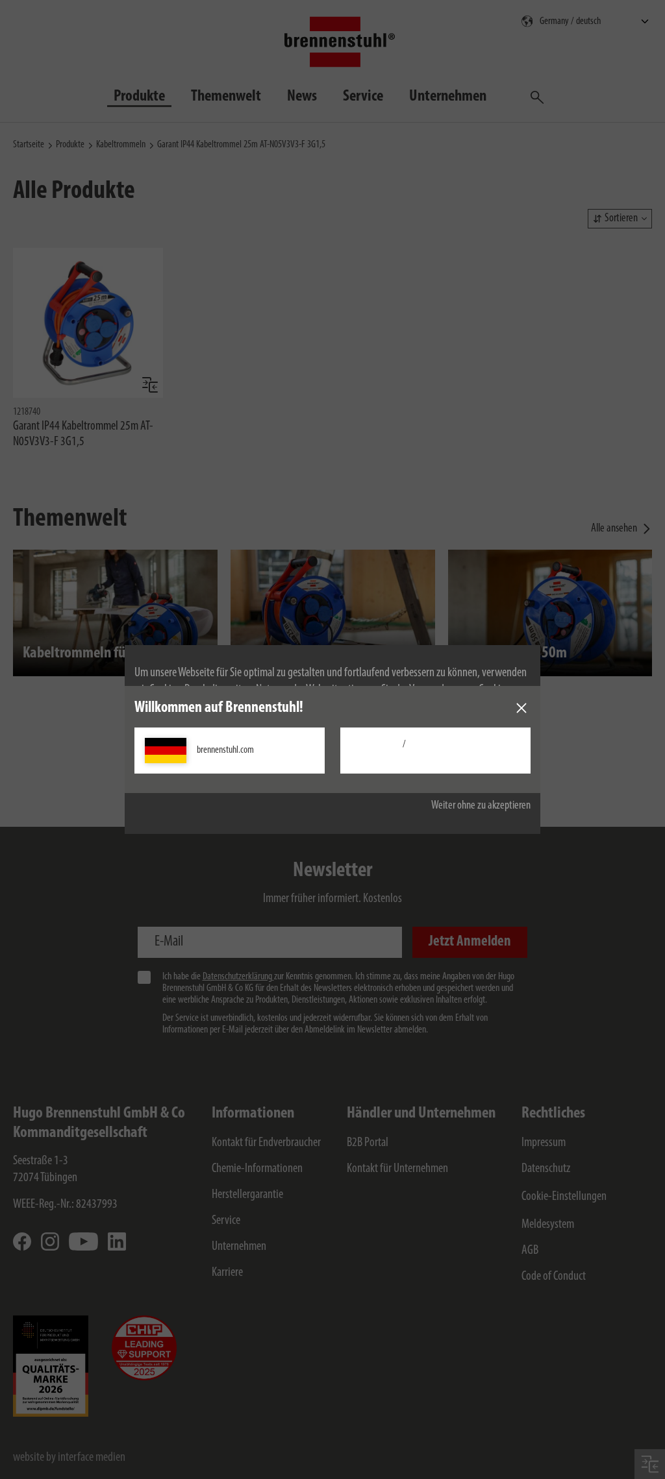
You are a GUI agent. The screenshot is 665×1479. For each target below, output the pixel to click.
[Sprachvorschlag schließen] (521, 708)
